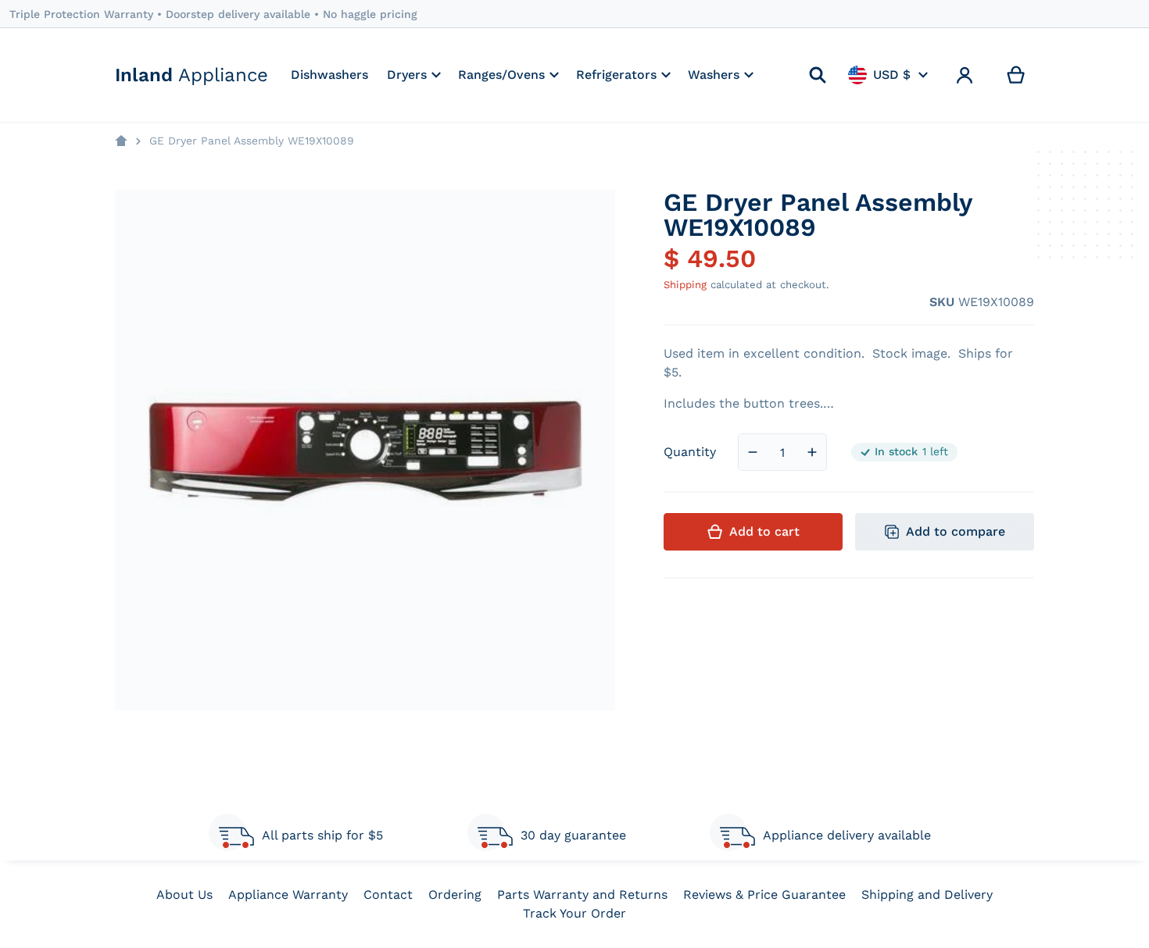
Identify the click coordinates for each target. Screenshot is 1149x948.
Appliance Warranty (288, 894)
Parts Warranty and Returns (582, 894)
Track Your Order (574, 913)
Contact (388, 894)
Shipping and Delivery (927, 894)
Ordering (454, 894)
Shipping (685, 284)
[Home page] (121, 141)
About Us (184, 894)
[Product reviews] (747, 302)
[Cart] (1016, 74)
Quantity (690, 451)
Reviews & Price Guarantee (764, 894)
